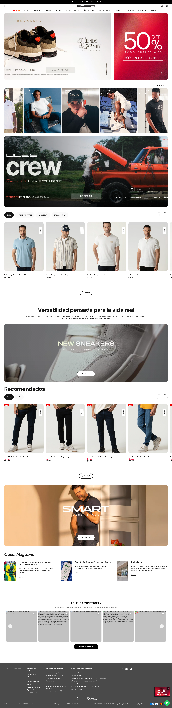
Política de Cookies (76, 684)
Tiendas (29, 684)
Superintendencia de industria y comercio (56, 687)
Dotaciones (49, 684)
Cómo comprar (51, 681)
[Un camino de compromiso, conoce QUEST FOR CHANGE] (10, 571)
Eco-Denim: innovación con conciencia (93, 562)
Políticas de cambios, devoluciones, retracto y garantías (88, 678)
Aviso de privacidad (76, 689)
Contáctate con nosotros (32, 675)
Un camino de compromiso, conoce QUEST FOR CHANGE (35, 563)
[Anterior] (11, 73)
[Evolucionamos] (122, 571)
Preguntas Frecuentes (53, 678)
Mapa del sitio (31, 690)
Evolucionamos (138, 562)
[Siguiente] (160, 73)
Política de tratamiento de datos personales (84, 681)
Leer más (21, 577)
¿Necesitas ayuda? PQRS (54, 691)
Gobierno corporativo (33, 681)
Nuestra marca (31, 679)
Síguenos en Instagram (86, 647)
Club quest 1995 (32, 692)
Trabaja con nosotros (33, 687)
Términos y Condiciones (78, 673)
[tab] (9, 215)
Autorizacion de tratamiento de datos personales (86, 686)
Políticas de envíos (76, 675)
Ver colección (26, 93)
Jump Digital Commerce (141, 704)
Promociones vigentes (53, 673)
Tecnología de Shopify (118, 704)
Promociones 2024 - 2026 (54, 675)
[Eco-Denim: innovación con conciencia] (66, 571)
